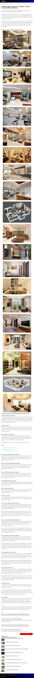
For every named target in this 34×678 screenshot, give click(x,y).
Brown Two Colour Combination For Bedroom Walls (13, 666)
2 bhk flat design (19, 14)
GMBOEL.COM (3, 676)
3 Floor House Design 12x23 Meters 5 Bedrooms (12, 645)
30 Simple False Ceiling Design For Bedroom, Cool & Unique (14, 652)
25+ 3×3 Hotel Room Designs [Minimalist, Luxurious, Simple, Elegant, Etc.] (16, 662)
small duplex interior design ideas (8, 450)
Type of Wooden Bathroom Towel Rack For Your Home (13, 659)
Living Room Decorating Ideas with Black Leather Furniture (14, 638)
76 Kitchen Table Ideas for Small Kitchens (11, 669)
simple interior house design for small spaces (10, 447)
